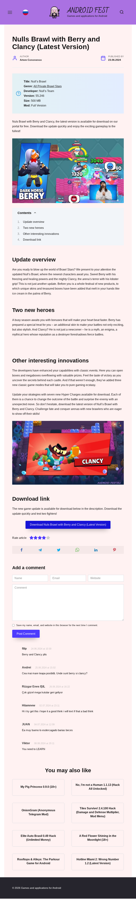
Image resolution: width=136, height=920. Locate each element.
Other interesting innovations (41, 233)
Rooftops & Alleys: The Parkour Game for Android (38, 861)
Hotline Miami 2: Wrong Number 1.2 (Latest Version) (97, 861)
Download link (32, 239)
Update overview (33, 221)
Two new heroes (33, 227)
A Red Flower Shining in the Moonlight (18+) (97, 837)
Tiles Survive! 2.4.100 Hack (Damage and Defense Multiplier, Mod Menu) (97, 812)
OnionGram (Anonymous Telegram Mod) (38, 812)
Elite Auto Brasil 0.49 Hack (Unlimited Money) (38, 837)
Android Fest (88, 10)
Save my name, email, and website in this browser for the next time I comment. (57, 625)
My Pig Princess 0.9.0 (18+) (38, 786)
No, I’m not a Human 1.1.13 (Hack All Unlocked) (98, 786)
